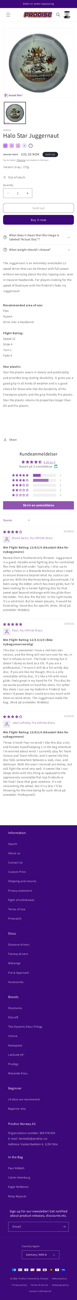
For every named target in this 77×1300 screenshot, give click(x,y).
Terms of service (39, 1284)
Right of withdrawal (21, 900)
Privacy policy (19, 1284)
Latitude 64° (16, 1055)
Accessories (16, 982)
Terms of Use (16, 909)
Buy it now (38, 220)
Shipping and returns (22, 881)
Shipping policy (60, 1284)
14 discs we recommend (24, 1099)
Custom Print (17, 872)
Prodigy (13, 1064)
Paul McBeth (16, 1168)
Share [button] (13, 439)
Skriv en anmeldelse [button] (38, 505)
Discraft (13, 1017)
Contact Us (15, 862)
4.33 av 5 (49, 462)
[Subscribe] (64, 1227)
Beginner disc (17, 1108)
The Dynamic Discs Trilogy (25, 1026)
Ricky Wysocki (17, 1196)
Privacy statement (20, 890)
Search (12, 844)
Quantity (8, 185)
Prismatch (15, 918)
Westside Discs (18, 1073)
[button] (8, 14)
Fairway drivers (18, 954)
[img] (12, 532)
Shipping (21, 160)
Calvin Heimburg (19, 1177)
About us (14, 853)
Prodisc (22, 1278)
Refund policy (59, 1278)
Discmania (15, 1008)
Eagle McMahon (18, 1187)
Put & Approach (18, 972)
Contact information (40, 1291)
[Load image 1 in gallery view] (15, 113)
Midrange (14, 963)
